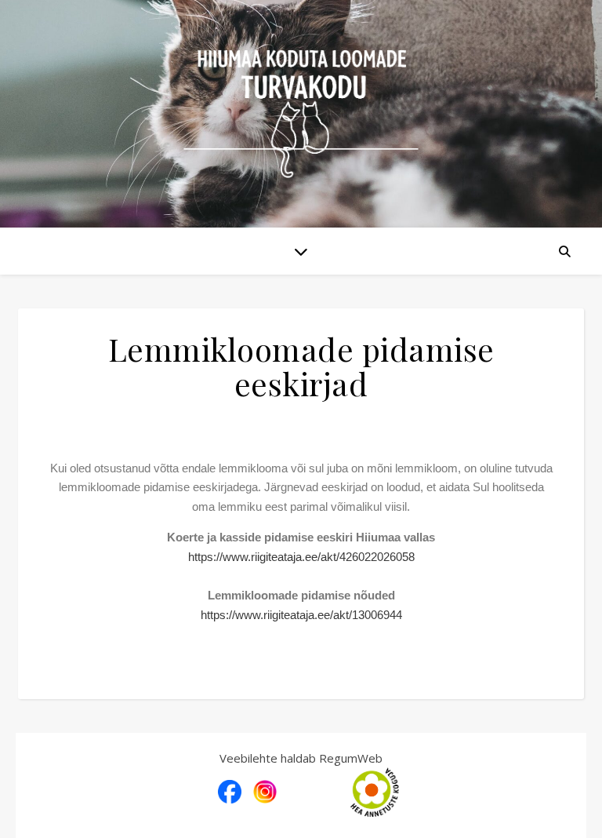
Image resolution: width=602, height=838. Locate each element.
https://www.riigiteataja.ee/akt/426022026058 (301, 556)
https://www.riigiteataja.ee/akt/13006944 (301, 614)
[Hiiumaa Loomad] (301, 113)
